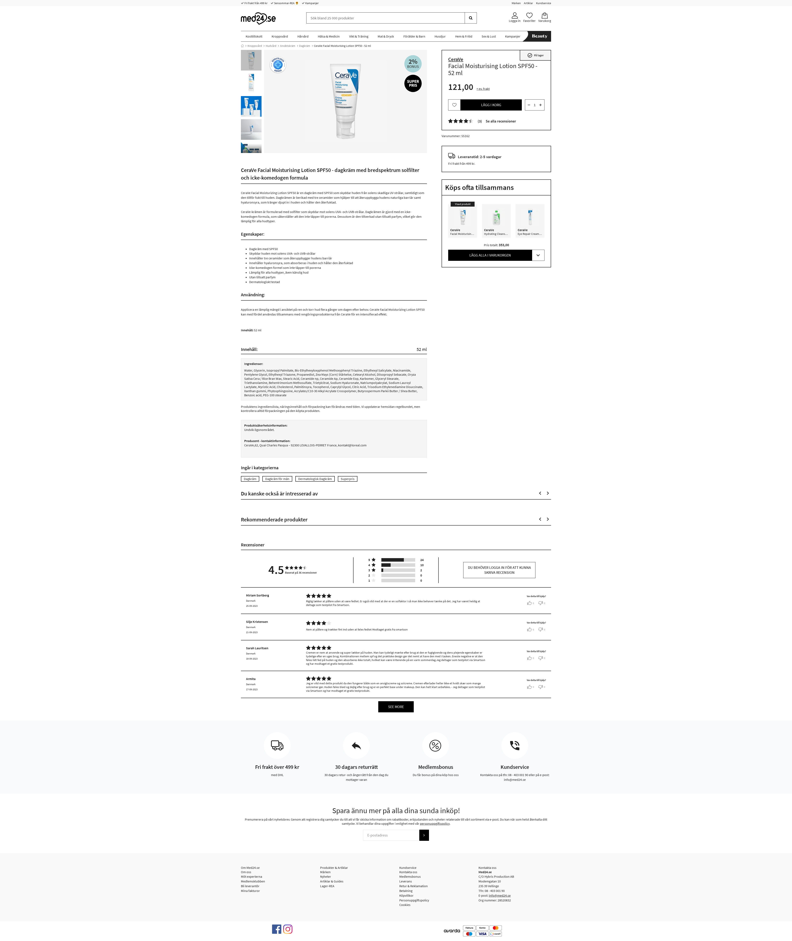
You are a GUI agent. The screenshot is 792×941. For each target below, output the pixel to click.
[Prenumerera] (424, 835)
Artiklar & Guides (331, 881)
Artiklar (528, 3)
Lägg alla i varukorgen (490, 255)
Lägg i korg (491, 104)
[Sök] (471, 18)
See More (396, 706)
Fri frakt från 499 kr (256, 3)
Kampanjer (312, 3)
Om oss (246, 872)
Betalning (405, 891)
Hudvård (271, 46)
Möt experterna (251, 876)
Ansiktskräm (287, 46)
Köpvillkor (406, 895)
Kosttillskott (254, 36)
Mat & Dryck (386, 36)
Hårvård (303, 36)
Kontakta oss (408, 872)
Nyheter (325, 876)
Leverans (405, 881)
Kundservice (543, 3)
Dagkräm (304, 46)
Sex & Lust (489, 36)
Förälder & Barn (414, 36)
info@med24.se (500, 895)
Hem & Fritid (463, 36)
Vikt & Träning (358, 36)
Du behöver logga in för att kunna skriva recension (499, 570)
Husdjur (440, 36)
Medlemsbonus (410, 876)
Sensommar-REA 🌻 (286, 3)
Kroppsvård (280, 36)
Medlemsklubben (253, 881)
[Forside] (242, 46)
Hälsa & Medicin (329, 36)
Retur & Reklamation (413, 886)
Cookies (404, 905)
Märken (516, 3)
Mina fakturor (250, 891)
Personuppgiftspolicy (414, 900)
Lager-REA (327, 886)
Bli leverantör (250, 886)
